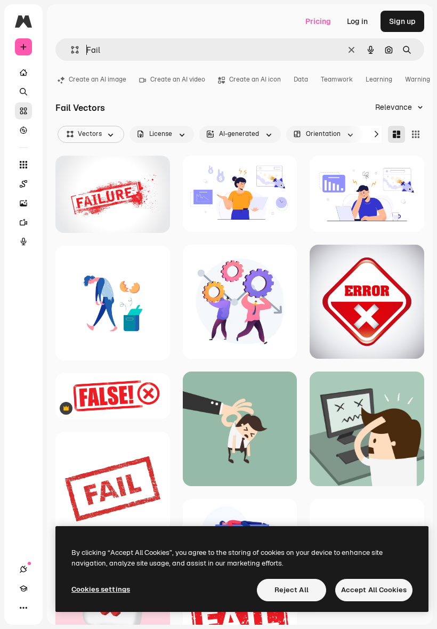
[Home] (23, 72)
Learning (379, 79)
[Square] (415, 134)
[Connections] (23, 569)
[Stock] (23, 110)
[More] (23, 607)
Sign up (402, 21)
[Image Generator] (23, 203)
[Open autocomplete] (70, 50)
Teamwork (337, 79)
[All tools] (23, 164)
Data (301, 79)
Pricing (318, 21)
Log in (357, 21)
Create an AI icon (255, 79)
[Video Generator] (23, 222)
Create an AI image (97, 79)
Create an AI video (177, 79)
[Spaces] (23, 183)
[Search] (23, 91)
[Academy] (23, 588)
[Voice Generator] (23, 241)
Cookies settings (100, 589)
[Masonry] (396, 134)
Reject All (291, 589)
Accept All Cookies (374, 589)
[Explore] (23, 130)
